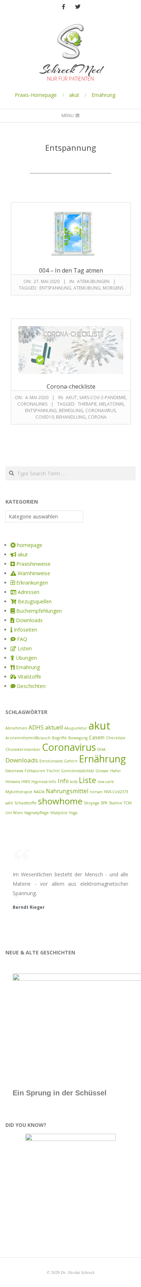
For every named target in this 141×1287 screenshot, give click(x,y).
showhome (60, 801)
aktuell (54, 727)
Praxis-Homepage (36, 94)
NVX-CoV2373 (116, 791)
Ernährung (103, 94)
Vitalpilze (59, 812)
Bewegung (71, 410)
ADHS (36, 727)
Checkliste (115, 737)
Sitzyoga (91, 802)
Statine (115, 802)
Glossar (102, 770)
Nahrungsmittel (67, 791)
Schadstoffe (25, 802)
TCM (128, 802)
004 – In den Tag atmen (71, 270)
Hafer (115, 770)
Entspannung (55, 288)
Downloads (21, 760)
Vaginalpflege (36, 812)
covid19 (44, 417)
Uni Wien (14, 812)
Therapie (87, 404)
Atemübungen (93, 281)
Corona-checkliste (71, 386)
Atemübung (87, 288)
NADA (39, 791)
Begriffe (59, 737)
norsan (96, 791)
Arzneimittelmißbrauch (28, 737)
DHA (101, 749)
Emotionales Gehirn (58, 761)
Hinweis (12, 781)
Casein (96, 737)
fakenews (14, 770)
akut (74, 94)
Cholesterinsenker (22, 749)
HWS (25, 781)
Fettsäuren (35, 770)
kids (73, 781)
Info (63, 781)
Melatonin (111, 404)
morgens (113, 288)
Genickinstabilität (77, 770)
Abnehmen (16, 728)
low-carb (106, 781)
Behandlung (71, 417)
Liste (87, 780)
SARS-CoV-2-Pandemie (102, 397)
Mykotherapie (18, 791)
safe (9, 802)
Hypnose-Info (43, 781)
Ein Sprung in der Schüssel (60, 1093)
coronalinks (32, 404)
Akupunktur (75, 728)
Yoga (73, 812)
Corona (97, 417)
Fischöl (53, 770)
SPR (104, 802)
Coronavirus (100, 410)
